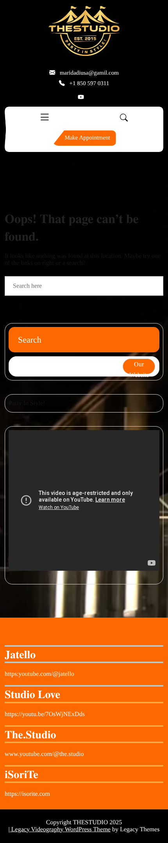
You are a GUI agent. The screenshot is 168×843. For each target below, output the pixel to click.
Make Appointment (87, 138)
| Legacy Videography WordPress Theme (60, 829)
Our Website (139, 367)
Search (29, 340)
